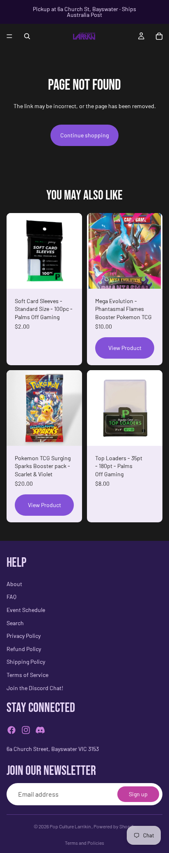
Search (15, 622)
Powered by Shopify (115, 826)
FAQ (11, 596)
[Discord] (40, 730)
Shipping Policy (26, 661)
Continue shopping (84, 135)
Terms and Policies (84, 843)
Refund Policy (24, 648)
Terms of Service (27, 674)
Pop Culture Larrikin (70, 826)
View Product (125, 347)
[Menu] (9, 36)
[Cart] (159, 36)
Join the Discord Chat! (35, 687)
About (14, 583)
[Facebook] (11, 730)
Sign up (138, 793)
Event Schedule (26, 609)
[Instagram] (26, 730)
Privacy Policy (24, 635)
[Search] (27, 36)
